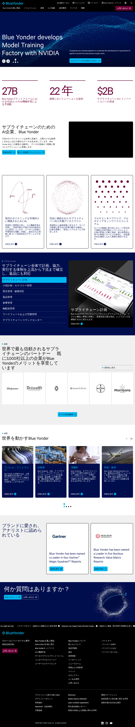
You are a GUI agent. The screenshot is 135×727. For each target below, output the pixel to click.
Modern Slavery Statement (77, 699)
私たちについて (74, 644)
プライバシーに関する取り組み (47, 695)
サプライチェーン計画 (15, 279)
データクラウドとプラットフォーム (49, 656)
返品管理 (7, 297)
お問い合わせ (73, 683)
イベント (72, 671)
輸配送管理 (9, 308)
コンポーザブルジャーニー (45, 660)
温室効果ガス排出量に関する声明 (114, 699)
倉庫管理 (7, 302)
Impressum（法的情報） (44, 706)
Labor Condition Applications (78, 703)
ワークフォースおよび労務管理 (20, 314)
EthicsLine (71, 695)
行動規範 (38, 710)
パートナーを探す (109, 644)
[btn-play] (101, 139)
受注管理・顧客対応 (13, 291)
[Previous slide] (4, 61)
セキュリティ (73, 675)
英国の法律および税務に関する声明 (82, 710)
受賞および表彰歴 (75, 667)
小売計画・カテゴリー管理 (17, 285)
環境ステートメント (109, 695)
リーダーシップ (74, 660)
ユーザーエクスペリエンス (45, 664)
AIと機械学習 (40, 652)
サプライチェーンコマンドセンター (22, 320)
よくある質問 (73, 679)
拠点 (70, 652)
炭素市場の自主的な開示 (111, 703)
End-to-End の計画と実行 (44, 644)
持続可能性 (72, 648)
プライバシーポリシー (44, 699)
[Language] (125, 4)
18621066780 (8, 644)
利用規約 (38, 703)
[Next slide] (8, 61)
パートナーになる (109, 648)
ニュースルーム (74, 664)
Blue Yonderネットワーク (44, 648)
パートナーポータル (110, 652)
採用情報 (72, 656)
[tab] (13, 62)
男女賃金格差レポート (77, 706)
